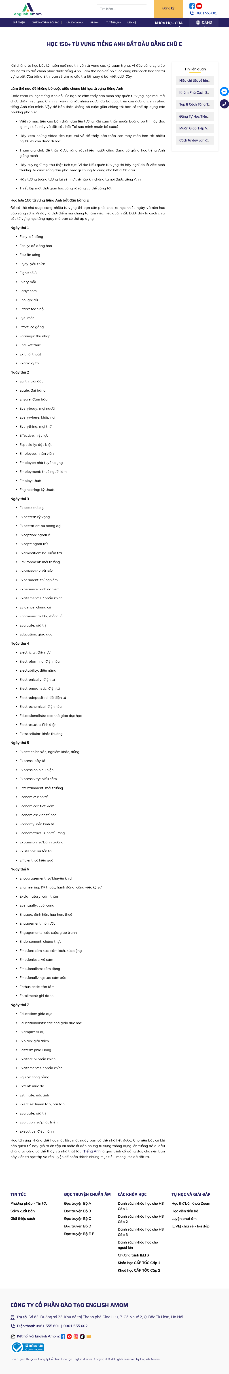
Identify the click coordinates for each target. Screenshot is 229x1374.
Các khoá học (75, 22)
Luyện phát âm (184, 1218)
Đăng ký (168, 8)
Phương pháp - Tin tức (29, 1203)
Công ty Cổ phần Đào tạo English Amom (65, 1359)
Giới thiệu (19, 22)
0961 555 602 (76, 1326)
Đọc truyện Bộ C (77, 1218)
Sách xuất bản (23, 1211)
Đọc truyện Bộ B (77, 1211)
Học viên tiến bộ (185, 1211)
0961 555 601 (207, 13)
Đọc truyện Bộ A (77, 1203)
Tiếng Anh (92, 1151)
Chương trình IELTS (133, 1255)
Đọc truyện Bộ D (77, 1226)
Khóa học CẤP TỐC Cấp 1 (139, 1262)
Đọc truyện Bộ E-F (79, 1233)
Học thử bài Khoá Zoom (191, 1203)
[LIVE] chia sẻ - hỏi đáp (191, 1226)
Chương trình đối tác (45, 22)
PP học (95, 22)
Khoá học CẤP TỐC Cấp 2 (139, 1270)
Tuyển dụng (113, 22)
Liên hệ (131, 22)
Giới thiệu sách (23, 1218)
